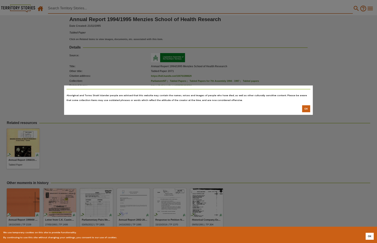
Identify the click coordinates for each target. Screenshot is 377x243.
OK (306, 109)
